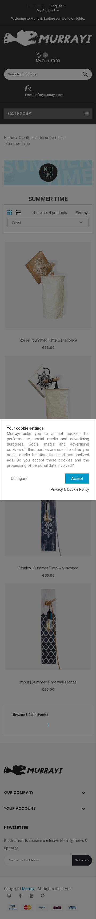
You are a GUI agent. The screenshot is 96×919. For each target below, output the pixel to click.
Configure (19, 478)
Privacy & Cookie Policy (70, 489)
